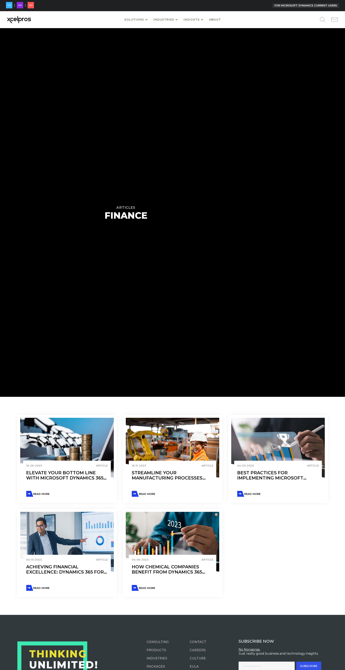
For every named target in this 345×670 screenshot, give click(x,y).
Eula (194, 666)
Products (156, 650)
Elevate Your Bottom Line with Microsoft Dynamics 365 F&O (64, 475)
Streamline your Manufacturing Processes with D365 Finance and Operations (167, 475)
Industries (157, 658)
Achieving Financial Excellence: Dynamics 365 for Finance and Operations (65, 569)
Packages (156, 666)
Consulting (158, 642)
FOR (306, 5)
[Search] (316, 19)
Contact (198, 642)
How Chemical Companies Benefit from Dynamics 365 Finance (167, 569)
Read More (41, 493)
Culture (198, 658)
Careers (198, 650)
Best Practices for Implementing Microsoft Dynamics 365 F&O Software (273, 475)
